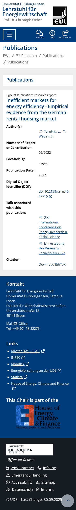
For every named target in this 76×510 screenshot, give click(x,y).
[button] (65, 34)
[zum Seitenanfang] (67, 500)
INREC (15, 357)
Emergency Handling (29, 475)
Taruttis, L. (52, 131)
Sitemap (48, 482)
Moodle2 (18, 364)
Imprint (47, 489)
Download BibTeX (52, 264)
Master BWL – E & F (25, 351)
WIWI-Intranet (22, 467)
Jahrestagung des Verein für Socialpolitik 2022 (52, 248)
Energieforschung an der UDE (34, 370)
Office (23, 323)
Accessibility (22, 482)
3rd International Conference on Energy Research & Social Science (53, 227)
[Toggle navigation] (9, 34)
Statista (17, 377)
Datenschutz (22, 489)
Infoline (49, 467)
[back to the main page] (63, 15)
